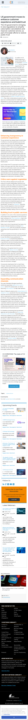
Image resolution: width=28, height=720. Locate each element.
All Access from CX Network (6, 638)
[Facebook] (6, 484)
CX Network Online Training (19, 638)
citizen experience (16, 218)
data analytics (9, 288)
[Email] (11, 484)
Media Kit (16, 626)
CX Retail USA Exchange (8, 431)
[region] (14, 712)
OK (14, 717)
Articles (16, 608)
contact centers (12, 338)
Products (4, 652)
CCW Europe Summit (8, 469)
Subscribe (12, 399)
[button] (14, 7)
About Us (4, 626)
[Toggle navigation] (3, 2)
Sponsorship (17, 645)
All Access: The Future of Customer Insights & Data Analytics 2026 (9, 444)
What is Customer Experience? (6, 635)
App (3, 608)
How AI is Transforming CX (19, 653)
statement (16, 204)
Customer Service (9, 393)
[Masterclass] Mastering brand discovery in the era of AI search (9, 529)
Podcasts (4, 614)
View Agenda (13, 415)
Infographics (5, 618)
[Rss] (14, 484)
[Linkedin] (4, 484)
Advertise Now (5, 670)
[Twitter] (8, 484)
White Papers (17, 616)
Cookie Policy (5, 632)
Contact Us (4, 624)
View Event (19, 415)
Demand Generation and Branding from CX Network (19, 648)
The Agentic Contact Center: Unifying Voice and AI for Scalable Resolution (9, 458)
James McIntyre (6, 597)
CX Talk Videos (17, 610)
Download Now (14, 386)
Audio (3, 610)
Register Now (6, 415)
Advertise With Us (18, 624)
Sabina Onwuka (14, 249)
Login (6, 399)
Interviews (4, 612)
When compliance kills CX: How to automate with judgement (13, 589)
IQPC (20, 700)
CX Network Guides (19, 634)
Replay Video (5, 645)
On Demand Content (7, 647)
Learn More (14, 130)
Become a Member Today (6, 642)
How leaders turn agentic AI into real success (9, 509)
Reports (16, 614)
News (15, 612)
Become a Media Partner (18, 629)
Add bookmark (5, 37)
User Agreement (6, 628)
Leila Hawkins (11, 50)
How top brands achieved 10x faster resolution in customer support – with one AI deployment (9, 549)
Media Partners (18, 641)
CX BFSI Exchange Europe (9, 419)
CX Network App (18, 632)
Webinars (4, 616)
